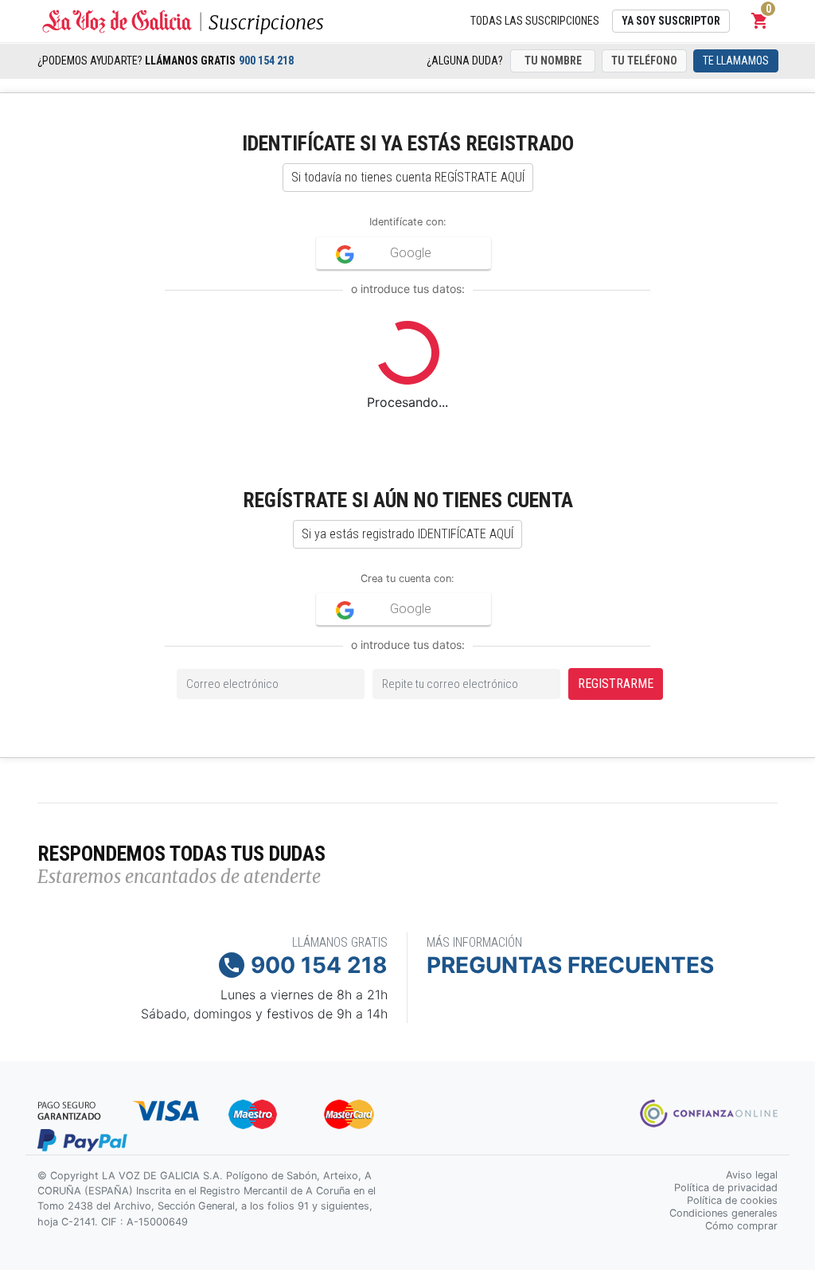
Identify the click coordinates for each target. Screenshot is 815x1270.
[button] (760, 20)
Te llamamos (736, 60)
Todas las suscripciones (534, 20)
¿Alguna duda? (465, 60)
